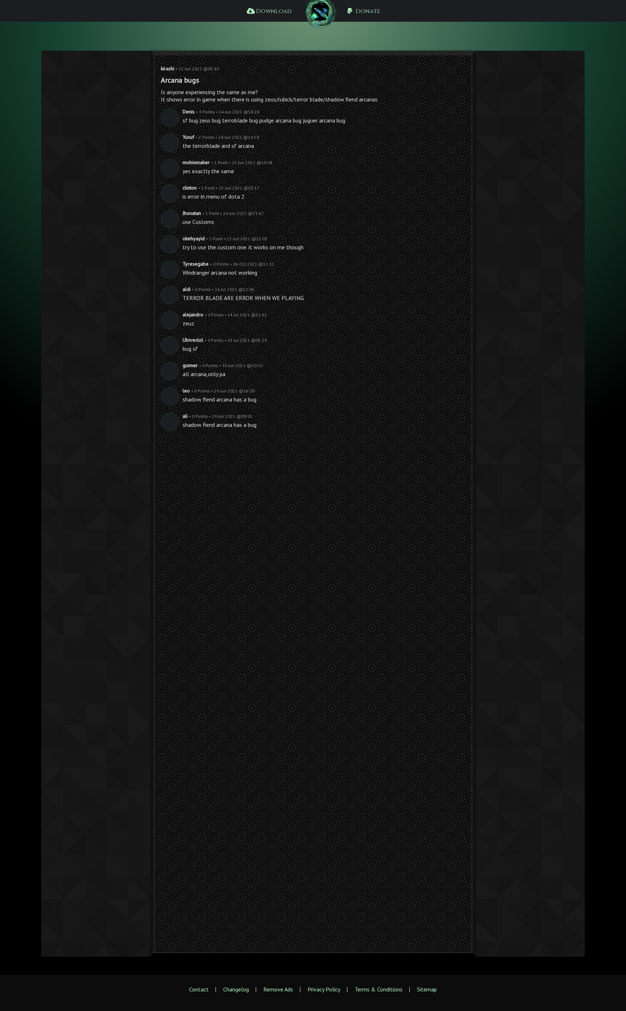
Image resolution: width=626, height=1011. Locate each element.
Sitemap (427, 989)
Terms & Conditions (378, 989)
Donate (367, 11)
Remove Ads (278, 989)
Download (273, 11)
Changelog (236, 989)
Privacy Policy (324, 989)
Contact (199, 989)
